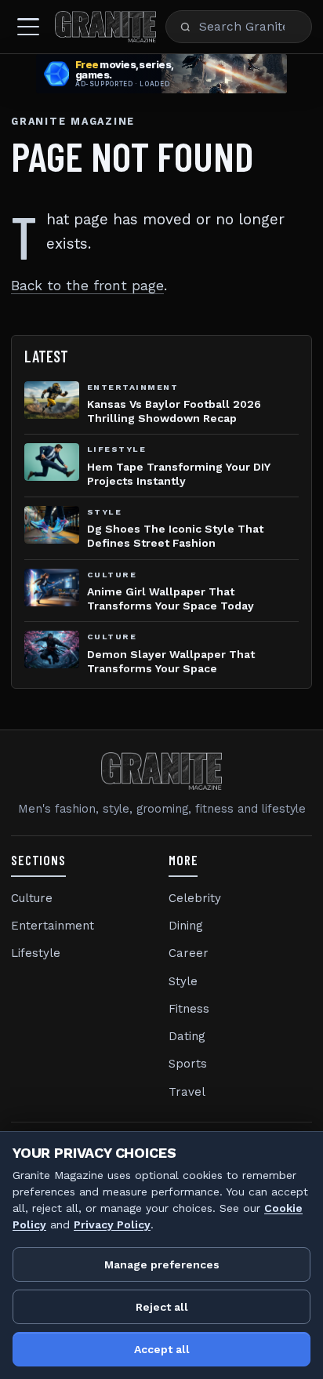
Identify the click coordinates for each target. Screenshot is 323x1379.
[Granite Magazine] (105, 26)
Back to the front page (87, 285)
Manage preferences (162, 1264)
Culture (32, 898)
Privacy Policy (112, 1224)
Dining (186, 926)
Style (183, 981)
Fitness (189, 1009)
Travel (187, 1092)
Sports (188, 1064)
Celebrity (195, 898)
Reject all (162, 1307)
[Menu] (28, 26)
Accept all (162, 1349)
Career (189, 953)
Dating (187, 1036)
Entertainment (52, 926)
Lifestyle (35, 953)
